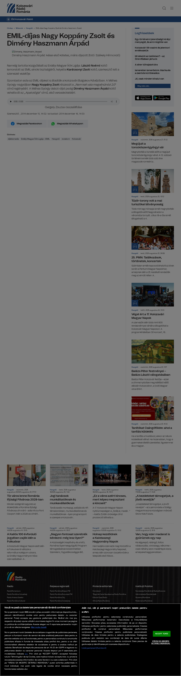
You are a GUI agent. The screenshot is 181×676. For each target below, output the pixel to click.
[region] (90, 639)
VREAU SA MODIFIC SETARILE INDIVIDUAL (160, 642)
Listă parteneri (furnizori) (94, 648)
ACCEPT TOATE (161, 634)
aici (26, 654)
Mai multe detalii (39, 627)
